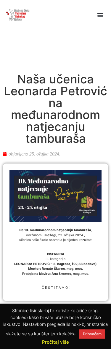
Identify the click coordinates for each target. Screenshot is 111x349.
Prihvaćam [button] (92, 333)
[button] (100, 15)
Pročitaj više (55, 342)
